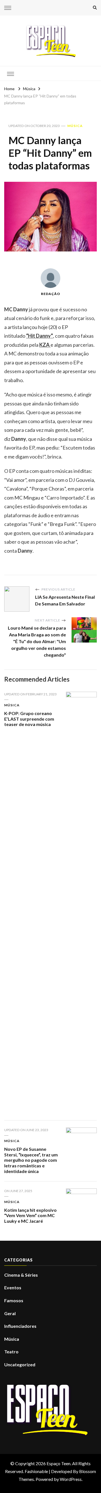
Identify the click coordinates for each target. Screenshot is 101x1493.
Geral (10, 1313)
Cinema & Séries (21, 1275)
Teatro (11, 1351)
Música (75, 126)
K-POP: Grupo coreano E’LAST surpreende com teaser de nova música (29, 719)
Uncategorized (19, 1364)
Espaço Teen (58, 1463)
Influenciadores (20, 1326)
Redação (50, 294)
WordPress (71, 1479)
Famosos (13, 1300)
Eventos (12, 1287)
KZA (44, 345)
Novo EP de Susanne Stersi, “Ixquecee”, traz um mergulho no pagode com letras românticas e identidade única (31, 1160)
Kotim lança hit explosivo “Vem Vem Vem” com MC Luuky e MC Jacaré (30, 1215)
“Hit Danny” (39, 336)
